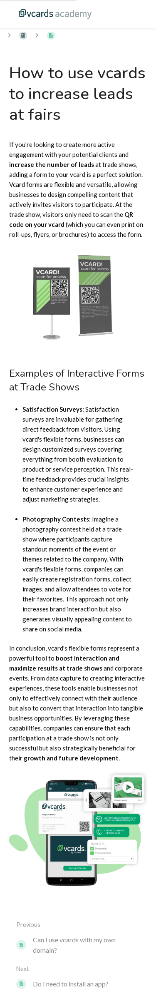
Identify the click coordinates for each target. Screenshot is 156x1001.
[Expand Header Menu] (133, 13)
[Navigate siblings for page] (37, 35)
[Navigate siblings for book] (9, 35)
